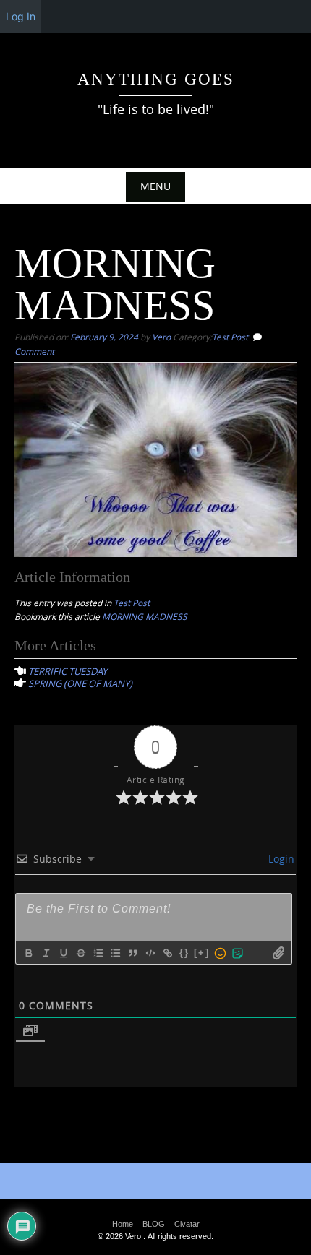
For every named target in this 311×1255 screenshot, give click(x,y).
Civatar (187, 1224)
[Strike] (80, 953)
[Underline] (63, 953)
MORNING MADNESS (144, 616)
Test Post (230, 336)
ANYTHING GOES (155, 78)
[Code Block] (149, 953)
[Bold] (28, 953)
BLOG (153, 1224)
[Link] (167, 953)
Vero (161, 336)
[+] (202, 952)
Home (122, 1224)
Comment (34, 351)
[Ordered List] (97, 953)
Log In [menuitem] (20, 16)
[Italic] (45, 953)
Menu (155, 186)
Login (279, 859)
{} (184, 952)
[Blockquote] (132, 953)
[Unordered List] (115, 953)
